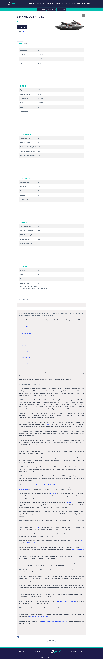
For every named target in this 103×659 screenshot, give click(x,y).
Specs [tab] (20, 43)
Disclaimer (73, 651)
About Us (81, 651)
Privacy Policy (22, 651)
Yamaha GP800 (26, 339)
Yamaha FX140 (26, 327)
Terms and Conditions (36, 651)
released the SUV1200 (71, 502)
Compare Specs (41, 9)
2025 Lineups (29, 3)
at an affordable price (77, 549)
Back (52, 640)
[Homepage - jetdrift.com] (12, 3)
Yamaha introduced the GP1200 (45, 485)
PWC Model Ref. (47, 3)
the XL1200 (53, 493)
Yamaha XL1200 (26, 357)
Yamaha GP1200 (26, 345)
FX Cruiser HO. (31, 543)
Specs (57, 3)
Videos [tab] (26, 43)
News (88, 3)
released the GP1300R (42, 534)
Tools (37, 3)
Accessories (80, 3)
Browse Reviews (61, 9)
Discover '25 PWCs (51, 9)
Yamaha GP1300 (26, 351)
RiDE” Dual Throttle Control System (66, 601)
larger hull (48, 424)
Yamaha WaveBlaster (27, 333)
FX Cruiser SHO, (47, 563)
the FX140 (37, 527)
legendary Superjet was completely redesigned (54, 621)
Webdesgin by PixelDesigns (59, 657)
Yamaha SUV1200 (26, 364)
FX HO (82, 540)
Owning (71, 3)
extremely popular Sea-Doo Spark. (38, 616)
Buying (64, 3)
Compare (22, 27)
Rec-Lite (25, 31)
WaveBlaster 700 (37, 449)
